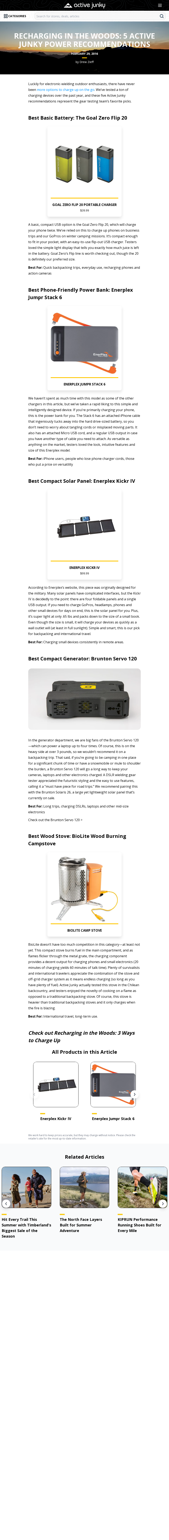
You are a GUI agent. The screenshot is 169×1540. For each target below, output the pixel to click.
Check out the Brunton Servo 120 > (55, 820)
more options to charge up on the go (65, 89)
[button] (84, 171)
